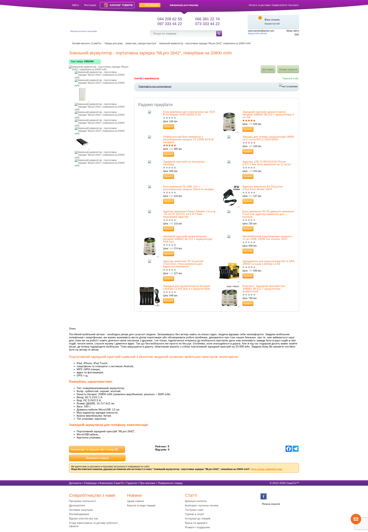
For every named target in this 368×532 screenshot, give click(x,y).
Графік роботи (279, 5)
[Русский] (296, 34)
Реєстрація (90, 5)
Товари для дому (113, 43)
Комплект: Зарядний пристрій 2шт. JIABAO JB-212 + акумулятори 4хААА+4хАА (264, 288)
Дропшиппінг (77, 505)
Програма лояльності (82, 501)
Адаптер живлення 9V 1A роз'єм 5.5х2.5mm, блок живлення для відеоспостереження (183, 264)
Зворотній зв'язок (257, 33)
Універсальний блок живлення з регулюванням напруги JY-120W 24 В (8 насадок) (188, 139)
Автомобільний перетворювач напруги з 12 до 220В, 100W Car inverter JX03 (267, 237)
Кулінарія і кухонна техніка (201, 505)
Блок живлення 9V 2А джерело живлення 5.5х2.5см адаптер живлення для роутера (268, 214)
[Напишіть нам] (356, 523)
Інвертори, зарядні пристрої (141, 43)
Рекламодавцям (79, 514)
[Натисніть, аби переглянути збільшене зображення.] (99, 69)
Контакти (293, 5)
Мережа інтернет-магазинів (83, 31)
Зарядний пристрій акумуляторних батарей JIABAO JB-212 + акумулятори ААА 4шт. (187, 239)
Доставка (268, 69)
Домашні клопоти (196, 501)
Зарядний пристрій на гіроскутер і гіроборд (184, 163)
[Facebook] (263, 496)
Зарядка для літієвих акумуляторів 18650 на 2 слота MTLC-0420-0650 (268, 138)
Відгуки (152, 5)
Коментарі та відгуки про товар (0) (94, 449)
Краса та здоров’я (196, 522)
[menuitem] (97, 501)
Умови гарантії (288, 69)
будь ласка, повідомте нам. (267, 469)
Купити (168, 126)
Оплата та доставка (259, 5)
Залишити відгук (97, 457)
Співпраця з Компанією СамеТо (104, 483)
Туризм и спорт (194, 514)
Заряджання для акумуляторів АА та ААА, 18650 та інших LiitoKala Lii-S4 (268, 262)
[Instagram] (278, 496)
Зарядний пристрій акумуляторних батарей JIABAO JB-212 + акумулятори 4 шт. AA (268, 114)
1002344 (89, 61)
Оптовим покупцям (81, 509)
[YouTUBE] (271, 496)
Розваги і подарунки (197, 527)
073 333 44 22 (207, 24)
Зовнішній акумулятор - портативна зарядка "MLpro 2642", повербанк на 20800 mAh (205, 43)
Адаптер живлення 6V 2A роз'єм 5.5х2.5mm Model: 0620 (262, 188)
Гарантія (131, 483)
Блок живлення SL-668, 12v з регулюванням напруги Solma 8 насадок (188, 188)
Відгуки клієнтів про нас (83, 518)
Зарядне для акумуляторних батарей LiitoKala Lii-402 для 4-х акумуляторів (186, 287)
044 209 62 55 (169, 19)
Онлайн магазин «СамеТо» (87, 43)
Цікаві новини (135, 501)
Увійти (75, 5)
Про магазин (147, 483)
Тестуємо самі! (194, 509)
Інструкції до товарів (197, 518)
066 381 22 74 (207, 19)
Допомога (75, 483)
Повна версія (271, 503)
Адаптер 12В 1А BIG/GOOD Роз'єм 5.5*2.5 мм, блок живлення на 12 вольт (266, 163)
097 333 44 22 (169, 24)
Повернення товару (170, 483)
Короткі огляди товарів (141, 505)
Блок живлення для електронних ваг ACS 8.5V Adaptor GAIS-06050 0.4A (189, 113)
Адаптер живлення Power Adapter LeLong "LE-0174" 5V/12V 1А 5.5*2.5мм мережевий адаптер (189, 214)
